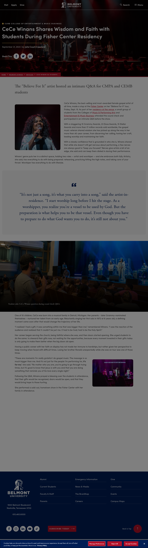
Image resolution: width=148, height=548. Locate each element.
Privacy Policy (42, 545)
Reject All (114, 544)
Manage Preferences (96, 544)
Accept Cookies (131, 544)
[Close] (144, 543)
